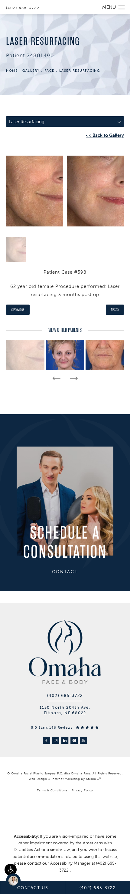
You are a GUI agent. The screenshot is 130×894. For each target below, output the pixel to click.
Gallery (31, 70)
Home (12, 70)
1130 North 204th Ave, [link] (65, 707)
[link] (65, 695)
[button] (11, 870)
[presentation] (56, 378)
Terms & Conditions (52, 790)
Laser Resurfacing (79, 70)
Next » (115, 310)
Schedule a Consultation (65, 542)
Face (49, 70)
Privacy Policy (82, 790)
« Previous (17, 310)
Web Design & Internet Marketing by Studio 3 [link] (65, 778)
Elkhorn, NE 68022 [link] (65, 712)
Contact (65, 571)
